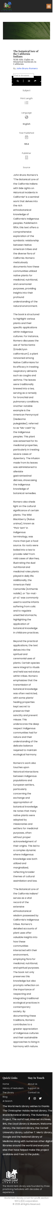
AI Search (7, 1101)
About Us (32, 1084)
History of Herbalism (13, 1088)
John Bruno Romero (27, 68)
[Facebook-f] (29, 1098)
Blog (5, 1096)
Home (6, 1084)
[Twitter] (40, 1098)
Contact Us (34, 1092)
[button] (48, 6)
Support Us (33, 1088)
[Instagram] (34, 1098)
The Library (8, 1092)
